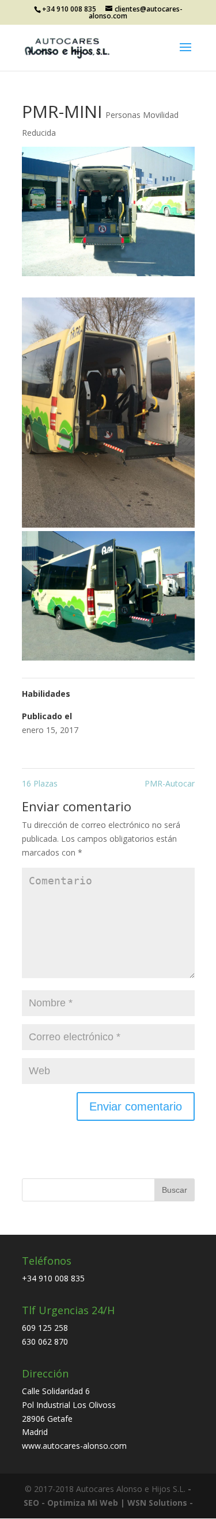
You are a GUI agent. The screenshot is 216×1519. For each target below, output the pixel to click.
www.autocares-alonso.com (74, 1445)
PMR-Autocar (170, 783)
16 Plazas (40, 783)
